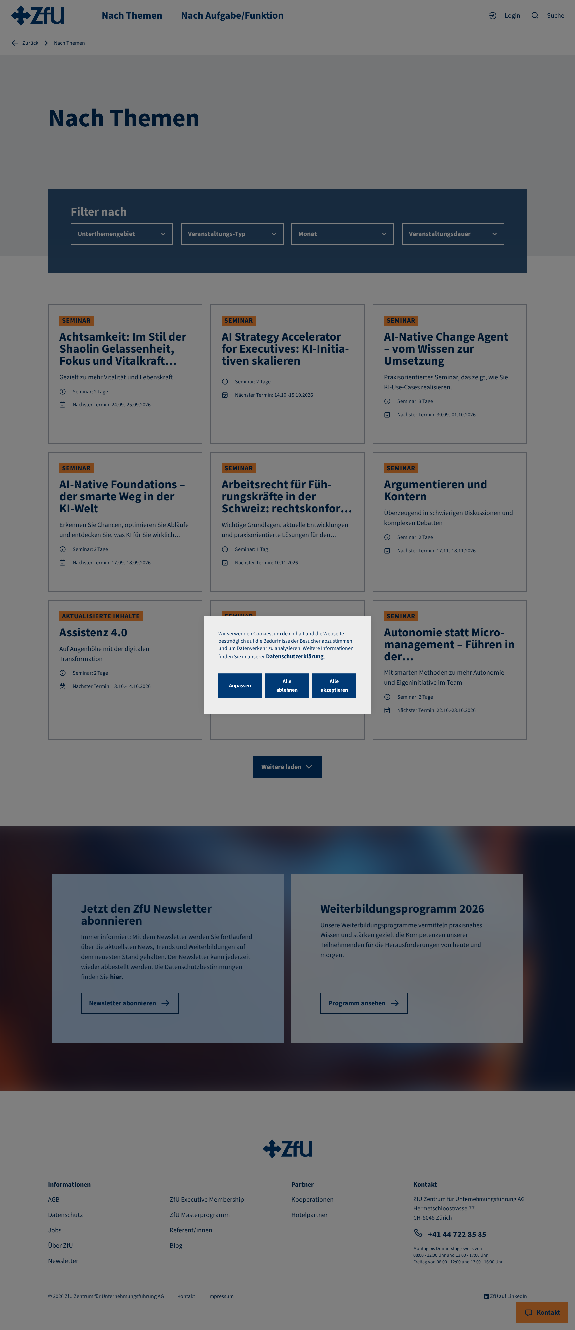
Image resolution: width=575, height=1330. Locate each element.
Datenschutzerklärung (295, 656)
